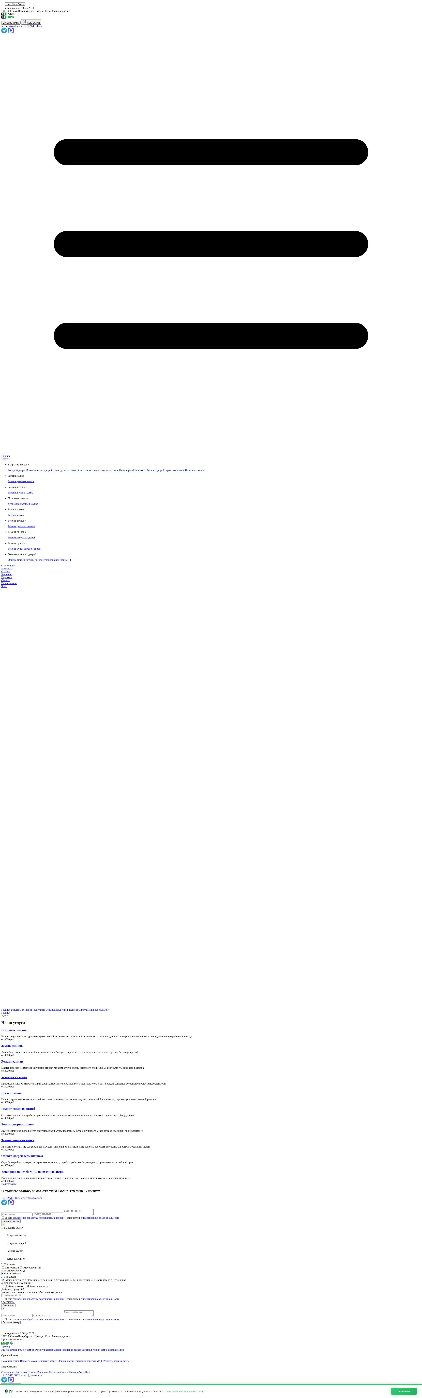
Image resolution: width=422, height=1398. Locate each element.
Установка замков (71, 1349)
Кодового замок (110, 470)
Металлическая (14, 1280)
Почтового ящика (195, 470)
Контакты (6, 568)
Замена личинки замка (20, 492)
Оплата (5, 580)
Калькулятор (33, 23)
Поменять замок (10, 1361)
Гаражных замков (174, 470)
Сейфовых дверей (154, 470)
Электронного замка (88, 470)
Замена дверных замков (21, 481)
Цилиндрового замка (64, 470)
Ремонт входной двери (48, 1349)
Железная (31, 1280)
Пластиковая (101, 1280)
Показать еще (8, 1184)
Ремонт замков (26, 1349)
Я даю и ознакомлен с (62, 1217)
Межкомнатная (81, 1280)
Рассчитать (8, 1305)
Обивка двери (66, 1361)
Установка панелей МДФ (57, 560)
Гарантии (6, 577)
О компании (8, 565)
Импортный (12, 1267)
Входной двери (16, 470)
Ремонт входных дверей (21, 537)
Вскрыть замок (28, 1361)
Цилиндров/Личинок (131, 470)
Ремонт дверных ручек (116, 1361)
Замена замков (9, 1349)
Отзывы (5, 571)
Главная (5, 456)
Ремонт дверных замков (21, 526)
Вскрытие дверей (47, 1361)
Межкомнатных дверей (39, 470)
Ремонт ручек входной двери (24, 548)
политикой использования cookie (185, 1391)
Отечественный (31, 1267)
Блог (4, 586)
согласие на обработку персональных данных (38, 1217)
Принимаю (404, 1391)
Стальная (46, 1280)
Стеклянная (119, 1280)
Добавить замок (14, 1286)
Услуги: (5, 1346)
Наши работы (9, 583)
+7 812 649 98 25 (32, 26)
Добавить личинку (37, 1286)
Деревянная (62, 1280)
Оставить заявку (11, 23)
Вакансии (6, 574)
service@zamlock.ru (12, 26)
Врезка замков (16, 515)
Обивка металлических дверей (25, 560)
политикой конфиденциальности (101, 1217)
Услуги (5, 459)
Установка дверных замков (23, 503)
